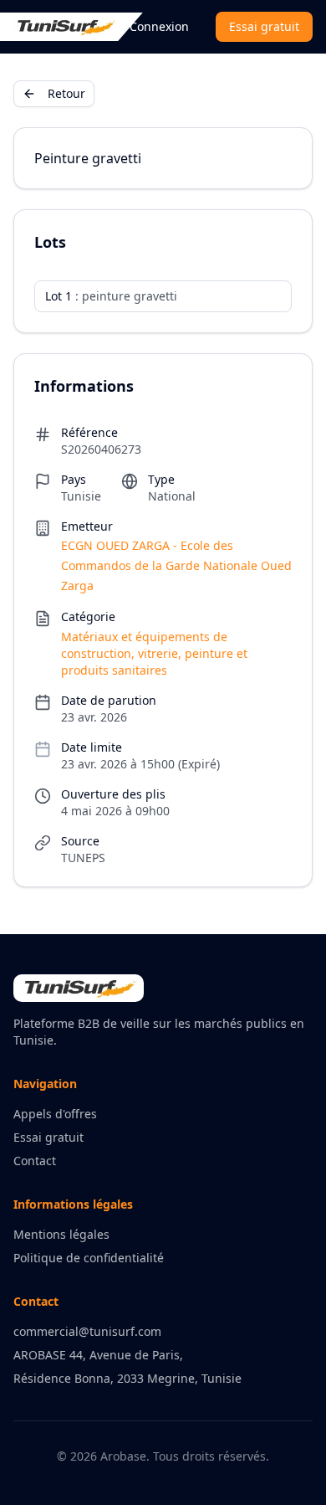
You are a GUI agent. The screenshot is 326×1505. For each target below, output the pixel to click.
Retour (66, 93)
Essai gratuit (264, 26)
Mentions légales (61, 1234)
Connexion (159, 26)
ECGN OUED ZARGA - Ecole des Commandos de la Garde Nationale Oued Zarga (176, 565)
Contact (34, 1161)
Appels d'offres (55, 1114)
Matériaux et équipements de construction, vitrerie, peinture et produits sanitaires (154, 653)
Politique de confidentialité (88, 1258)
